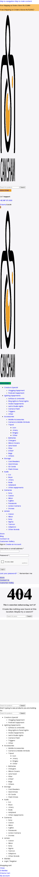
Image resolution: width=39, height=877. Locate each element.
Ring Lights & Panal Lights (18, 401)
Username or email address (12, 548)
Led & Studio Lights (15, 406)
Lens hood (12, 445)
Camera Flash (14, 409)
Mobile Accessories (16, 419)
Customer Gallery (7, 541)
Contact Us (4, 539)
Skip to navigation (7, 1)
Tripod (11, 424)
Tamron (11, 524)
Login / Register (10, 861)
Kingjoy (15, 433)
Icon (14, 427)
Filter (10, 448)
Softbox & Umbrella (16, 398)
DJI (9, 475)
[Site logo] (8, 184)
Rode (10, 482)
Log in (2, 569)
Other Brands (13, 529)
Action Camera (14, 506)
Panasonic (12, 503)
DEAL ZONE (4, 190)
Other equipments (15, 487)
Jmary (15, 430)
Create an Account (13, 544)
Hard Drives (13, 464)
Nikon (10, 498)
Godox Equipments (16, 404)
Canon (11, 495)
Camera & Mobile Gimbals (19, 422)
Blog (2, 536)
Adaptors (12, 527)
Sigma (10, 522)
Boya (10, 477)
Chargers (12, 440)
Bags (10, 453)
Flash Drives (13, 469)
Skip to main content (23, 1)
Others (11, 456)
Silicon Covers (14, 443)
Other (10, 414)
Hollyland (12, 485)
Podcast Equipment (16, 393)
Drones (11, 508)
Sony (10, 493)
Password (4, 555)
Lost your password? (8, 573)
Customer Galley (7, 583)
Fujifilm (11, 501)
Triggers (11, 411)
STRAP (11, 451)
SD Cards (12, 466)
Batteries (12, 438)
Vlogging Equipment (16, 390)
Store (2, 534)
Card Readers (14, 461)
